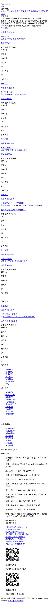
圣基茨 (27, 11)
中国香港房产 (10, 399)
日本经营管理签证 (12, 529)
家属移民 (9, 379)
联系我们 (9, 438)
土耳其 (7, 11)
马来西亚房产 (10, 402)
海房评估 (9, 392)
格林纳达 (34, 11)
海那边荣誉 (10, 431)
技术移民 (9, 377)
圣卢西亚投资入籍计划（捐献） (18, 534)
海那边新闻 (10, 433)
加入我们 (9, 436)
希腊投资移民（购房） (14, 539)
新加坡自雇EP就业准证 (14, 532)
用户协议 (9, 441)
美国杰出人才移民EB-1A (15, 544)
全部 (3, 11)
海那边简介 (10, 429)
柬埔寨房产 (10, 414)
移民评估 (9, 369)
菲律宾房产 (10, 395)
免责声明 (9, 445)
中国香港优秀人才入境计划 (16, 527)
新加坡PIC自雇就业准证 (15, 537)
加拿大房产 (10, 411)
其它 (7, 384)
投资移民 (9, 372)
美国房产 (9, 407)
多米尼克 (42, 11)
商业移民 (9, 374)
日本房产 (9, 409)
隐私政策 (9, 443)
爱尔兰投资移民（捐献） (15, 541)
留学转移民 (10, 381)
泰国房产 (9, 397)
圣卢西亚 (20, 11)
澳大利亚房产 (10, 404)
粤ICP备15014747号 (15, 601)
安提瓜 (13, 11)
